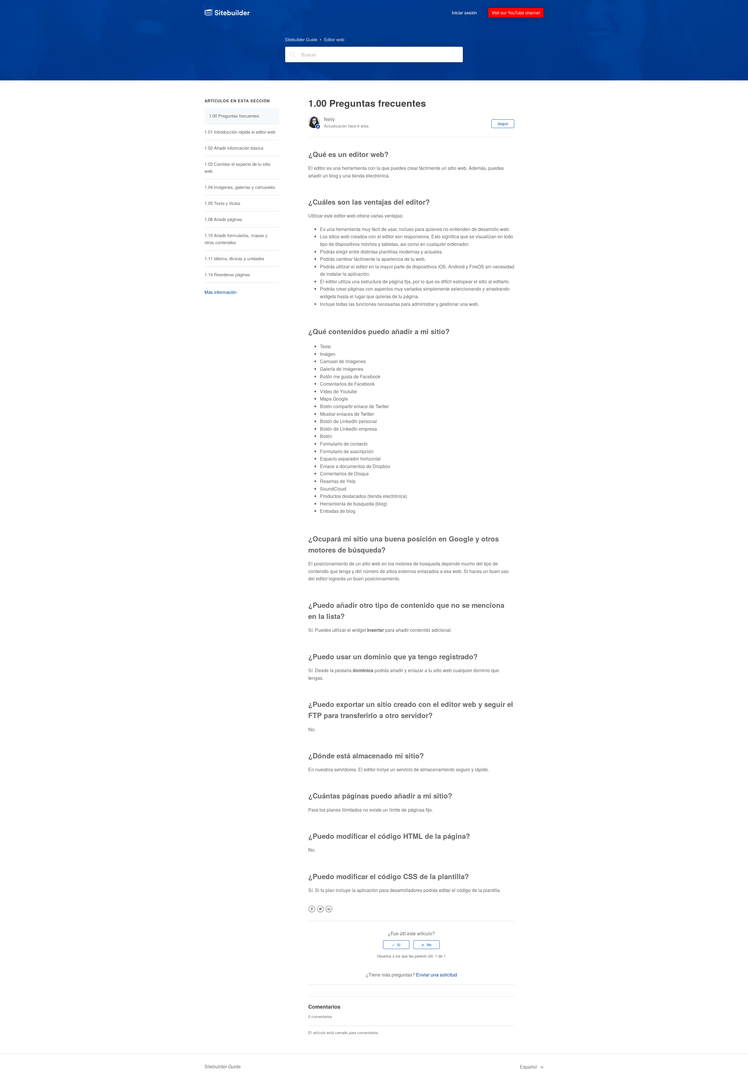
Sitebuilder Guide (301, 39)
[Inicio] (227, 12)
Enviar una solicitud (436, 974)
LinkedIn (329, 912)
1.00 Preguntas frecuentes (234, 116)
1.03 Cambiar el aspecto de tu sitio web (237, 167)
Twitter (320, 912)
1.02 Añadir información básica (234, 148)
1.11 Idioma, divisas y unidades (234, 258)
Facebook (312, 912)
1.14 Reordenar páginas (227, 274)
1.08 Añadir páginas (223, 219)
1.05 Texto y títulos (222, 203)
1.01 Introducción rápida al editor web (240, 132)
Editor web (334, 39)
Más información (220, 292)
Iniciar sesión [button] (464, 12)
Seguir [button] (503, 123)
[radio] (396, 944)
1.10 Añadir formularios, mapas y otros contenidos (236, 238)
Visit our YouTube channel (516, 12)
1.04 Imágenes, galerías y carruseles (240, 187)
